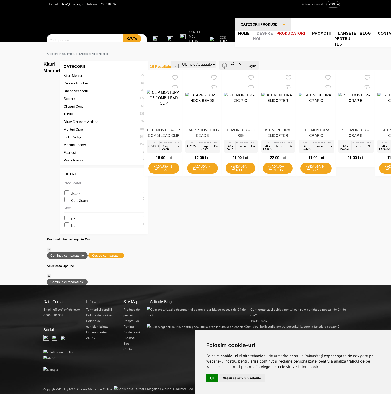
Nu (73, 226)
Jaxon (75, 194)
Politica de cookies (99, 315)
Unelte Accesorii (76, 91)
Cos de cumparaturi (106, 255)
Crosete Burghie (76, 83)
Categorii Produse (259, 24)
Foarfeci (70, 152)
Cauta (132, 38)
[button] (190, 36)
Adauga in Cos (164, 168)
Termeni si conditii (99, 309)
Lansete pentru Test (345, 38)
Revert (177, 76)
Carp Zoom (79, 200)
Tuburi (68, 114)
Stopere (69, 99)
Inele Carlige (73, 137)
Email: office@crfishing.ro (61, 309)
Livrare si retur (96, 332)
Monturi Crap (73, 129)
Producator (72, 183)
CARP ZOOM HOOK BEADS (202, 132)
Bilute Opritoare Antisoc (81, 122)
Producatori (291, 33)
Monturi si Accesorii (80, 53)
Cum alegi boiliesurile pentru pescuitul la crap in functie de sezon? (292, 326)
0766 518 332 (101, 4)
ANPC (90, 338)
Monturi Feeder (75, 145)
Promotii (321, 33)
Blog (365, 33)
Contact (128, 349)
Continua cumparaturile (67, 255)
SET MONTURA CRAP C (316, 132)
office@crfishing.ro (66, 4)
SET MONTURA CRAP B (355, 132)
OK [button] (212, 378)
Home (244, 33)
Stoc (67, 208)
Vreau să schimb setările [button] (242, 378)
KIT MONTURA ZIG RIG (240, 132)
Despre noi (263, 36)
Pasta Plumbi (73, 160)
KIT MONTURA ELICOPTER (277, 132)
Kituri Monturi (73, 75)
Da (73, 219)
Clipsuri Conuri (74, 106)
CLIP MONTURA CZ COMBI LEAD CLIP (163, 132)
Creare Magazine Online (95, 389)
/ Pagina (251, 66)
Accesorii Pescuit (57, 53)
